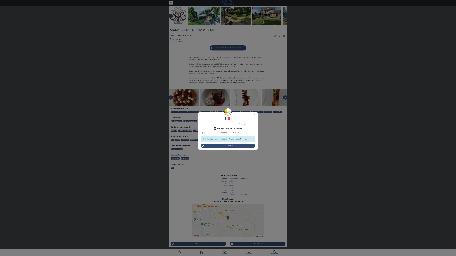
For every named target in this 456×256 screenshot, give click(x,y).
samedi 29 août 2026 (230, 133)
